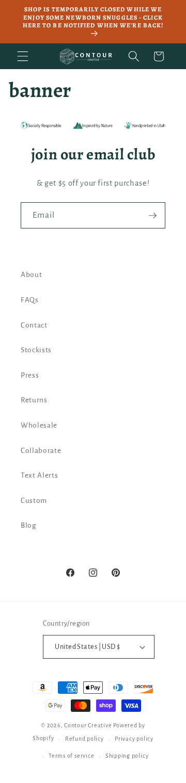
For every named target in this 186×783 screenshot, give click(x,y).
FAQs (30, 300)
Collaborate (41, 450)
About (31, 275)
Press (30, 375)
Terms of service (71, 756)
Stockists (36, 350)
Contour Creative (88, 725)
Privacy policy (134, 739)
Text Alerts (39, 475)
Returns (34, 400)
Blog (29, 525)
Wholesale (39, 425)
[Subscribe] (152, 215)
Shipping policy (127, 756)
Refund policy (84, 739)
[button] (22, 56)
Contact (34, 325)
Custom (34, 500)
